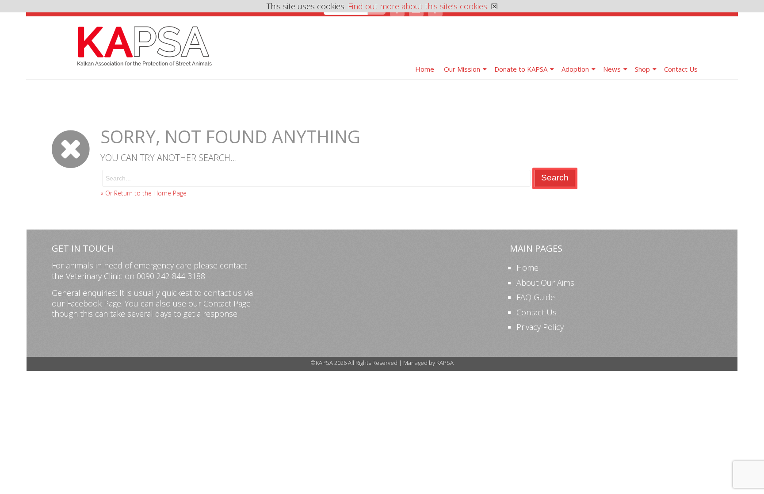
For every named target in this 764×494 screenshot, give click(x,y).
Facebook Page (94, 303)
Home (424, 69)
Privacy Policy (540, 327)
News (612, 69)
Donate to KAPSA (520, 69)
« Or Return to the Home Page (143, 193)
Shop (642, 69)
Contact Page (227, 303)
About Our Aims (545, 282)
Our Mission (462, 69)
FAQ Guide (535, 297)
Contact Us (681, 69)
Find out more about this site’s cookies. (418, 6)
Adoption (575, 69)
